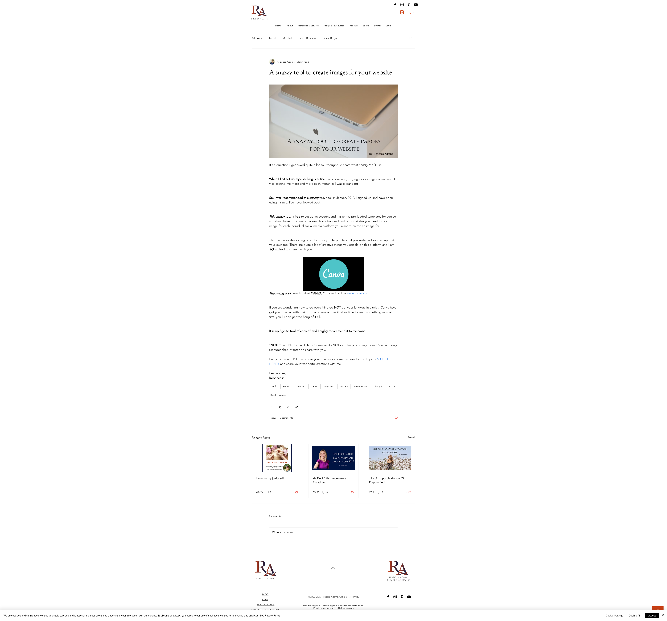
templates (328, 386)
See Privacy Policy (270, 615)
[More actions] (396, 62)
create (391, 386)
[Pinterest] (409, 4)
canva (314, 386)
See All (411, 437)
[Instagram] (402, 4)
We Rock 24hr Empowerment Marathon (331, 480)
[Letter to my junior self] (277, 458)
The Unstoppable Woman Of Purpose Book (386, 480)
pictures (344, 386)
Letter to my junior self (270, 478)
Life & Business (307, 38)
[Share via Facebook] (271, 407)
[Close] (663, 615)
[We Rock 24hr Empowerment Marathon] (333, 458)
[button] (410, 38)
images (301, 386)
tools (274, 386)
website (287, 386)
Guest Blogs (330, 38)
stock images (361, 386)
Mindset (287, 38)
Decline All (634, 615)
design (378, 386)
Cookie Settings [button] (614, 615)
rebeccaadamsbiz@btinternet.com (337, 608)
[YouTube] (416, 4)
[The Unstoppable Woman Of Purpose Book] (390, 458)
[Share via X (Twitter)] (279, 407)
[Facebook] (395, 4)
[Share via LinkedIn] (288, 407)
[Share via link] (296, 407)
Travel (272, 38)
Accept (652, 615)
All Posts (257, 38)
